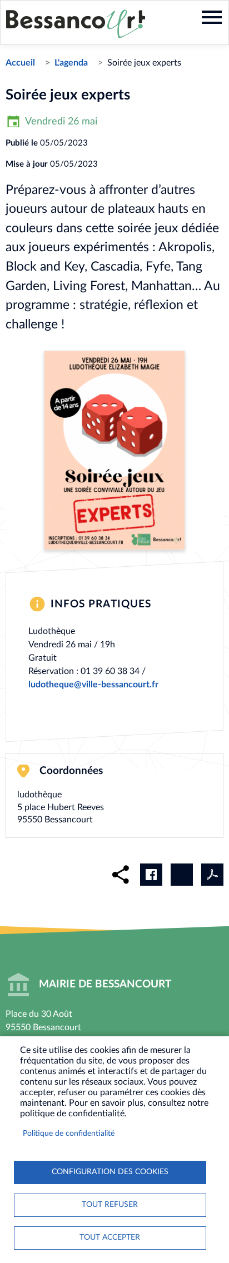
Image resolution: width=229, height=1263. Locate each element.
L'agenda (71, 62)
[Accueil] (75, 23)
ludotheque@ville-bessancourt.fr (93, 684)
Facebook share (151, 874)
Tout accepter (109, 1237)
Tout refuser (110, 1205)
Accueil (20, 62)
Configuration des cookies (110, 1172)
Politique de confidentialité (68, 1133)
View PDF (212, 874)
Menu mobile (212, 17)
